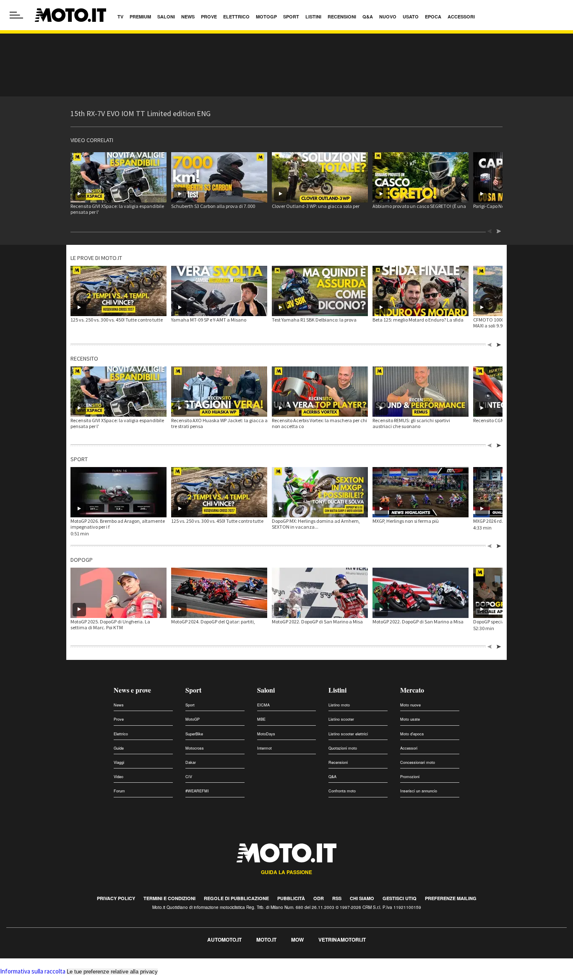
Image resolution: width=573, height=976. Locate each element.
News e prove (132, 690)
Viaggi (119, 762)
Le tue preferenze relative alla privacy (112, 971)
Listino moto (339, 705)
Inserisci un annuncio (418, 791)
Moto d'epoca (412, 734)
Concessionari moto (417, 762)
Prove (119, 719)
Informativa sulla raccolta (32, 971)
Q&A (332, 776)
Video (118, 776)
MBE (261, 719)
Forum (119, 791)
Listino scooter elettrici (348, 734)
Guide (119, 748)
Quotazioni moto (342, 748)
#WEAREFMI (197, 791)
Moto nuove (410, 705)
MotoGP (192, 719)
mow (297, 939)
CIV (188, 776)
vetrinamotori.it (342, 939)
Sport (193, 690)
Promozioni (409, 776)
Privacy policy (116, 898)
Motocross (194, 748)
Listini (337, 690)
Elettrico (121, 734)
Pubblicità (291, 898)
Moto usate (410, 719)
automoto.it (224, 939)
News (119, 705)
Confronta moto (342, 791)
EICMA (263, 705)
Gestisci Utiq (400, 898)
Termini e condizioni (169, 898)
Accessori (408, 748)
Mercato (412, 690)
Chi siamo (362, 898)
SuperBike (194, 734)
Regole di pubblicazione (236, 898)
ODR (318, 898)
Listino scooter (341, 719)
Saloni (266, 690)
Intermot (264, 748)
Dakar (190, 762)
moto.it (266, 939)
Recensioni (338, 762)
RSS (336, 898)
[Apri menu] (16, 15)
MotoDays (266, 734)
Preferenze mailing (451, 898)
